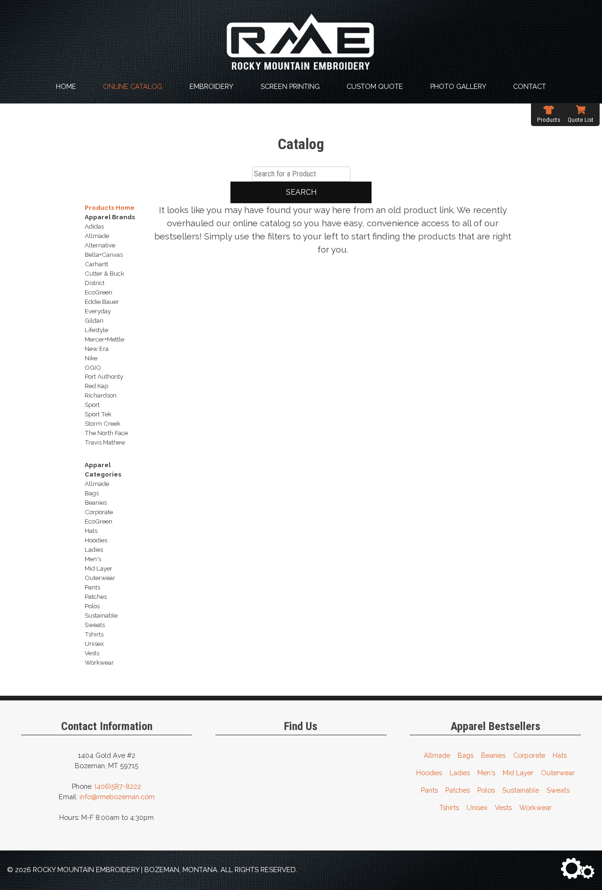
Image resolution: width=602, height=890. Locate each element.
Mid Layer (518, 773)
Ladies (460, 773)
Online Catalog (132, 86)
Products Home (110, 207)
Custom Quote (375, 86)
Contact (529, 86)
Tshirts (449, 807)
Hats (560, 755)
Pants (429, 790)
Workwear (535, 807)
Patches (457, 790)
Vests (503, 807)
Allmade (437, 755)
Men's (486, 773)
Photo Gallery (458, 86)
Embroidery (211, 86)
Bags (466, 755)
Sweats (558, 790)
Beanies (493, 755)
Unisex (477, 807)
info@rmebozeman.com (117, 797)
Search (301, 192)
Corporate (529, 755)
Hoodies (429, 773)
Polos (486, 790)
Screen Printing (290, 86)
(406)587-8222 (118, 786)
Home (66, 86)
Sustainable (520, 790)
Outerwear (558, 773)
